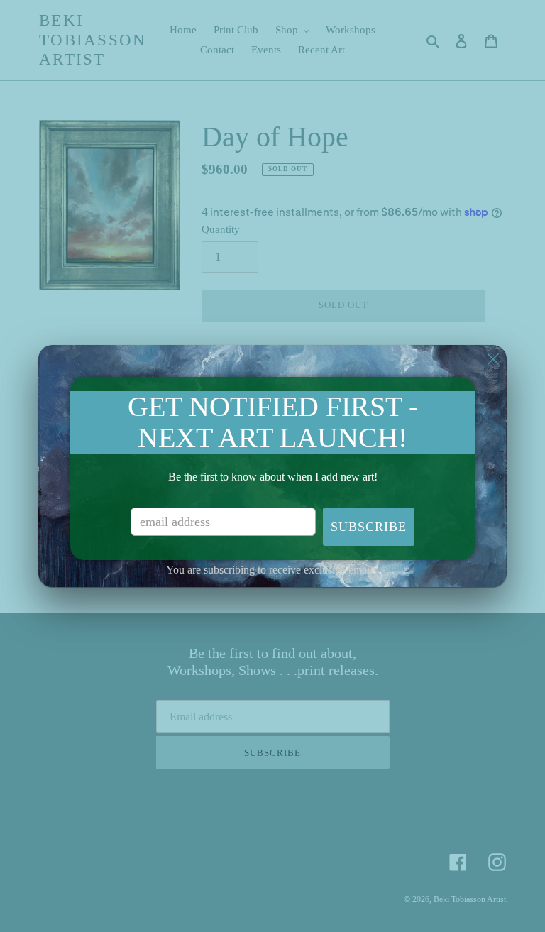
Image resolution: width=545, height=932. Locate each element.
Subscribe (369, 527)
